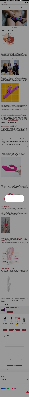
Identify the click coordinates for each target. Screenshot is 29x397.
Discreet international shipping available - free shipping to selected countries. (14, 0)
